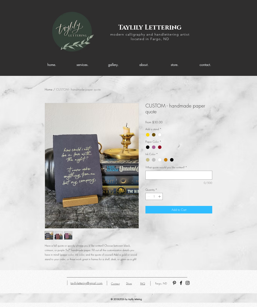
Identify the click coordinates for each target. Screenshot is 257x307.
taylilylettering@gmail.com (87, 283)
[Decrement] (148, 196)
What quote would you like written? (166, 167)
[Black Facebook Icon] (181, 283)
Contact (115, 283)
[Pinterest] (174, 283)
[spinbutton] (154, 196)
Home (48, 89)
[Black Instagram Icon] (187, 283)
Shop (129, 283)
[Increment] (159, 196)
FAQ (142, 283)
